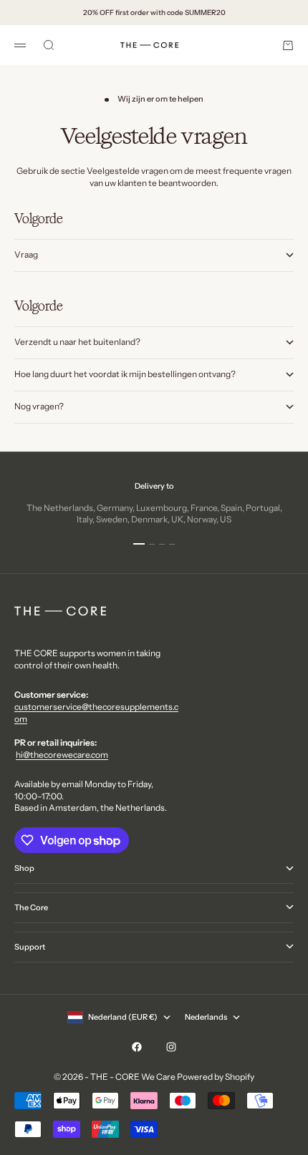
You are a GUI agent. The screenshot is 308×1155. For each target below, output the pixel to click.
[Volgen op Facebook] (137, 1047)
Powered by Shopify (215, 1076)
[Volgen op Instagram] (171, 1047)
